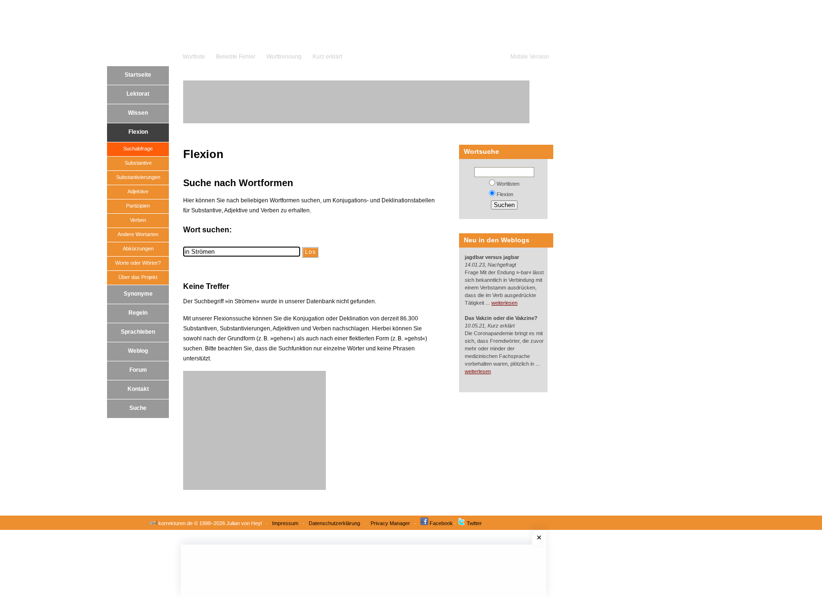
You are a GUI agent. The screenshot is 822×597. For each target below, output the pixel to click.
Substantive (138, 163)
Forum (138, 370)
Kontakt (138, 389)
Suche (138, 408)
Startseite (138, 74)
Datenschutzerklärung (334, 523)
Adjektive (137, 191)
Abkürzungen (138, 248)
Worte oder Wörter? (138, 263)
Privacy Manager (390, 523)
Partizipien (138, 206)
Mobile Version (529, 56)
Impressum (285, 523)
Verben (138, 220)
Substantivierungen (138, 177)
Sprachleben (138, 331)
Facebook (441, 523)
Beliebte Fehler (235, 56)
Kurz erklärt (327, 56)
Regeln (137, 312)
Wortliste (194, 56)
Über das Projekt (137, 277)
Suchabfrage (138, 148)
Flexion (138, 132)
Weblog (138, 351)
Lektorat (138, 93)
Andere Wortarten (137, 234)
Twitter (474, 523)
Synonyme (138, 293)
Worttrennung (284, 56)
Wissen (138, 112)
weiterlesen (504, 303)
